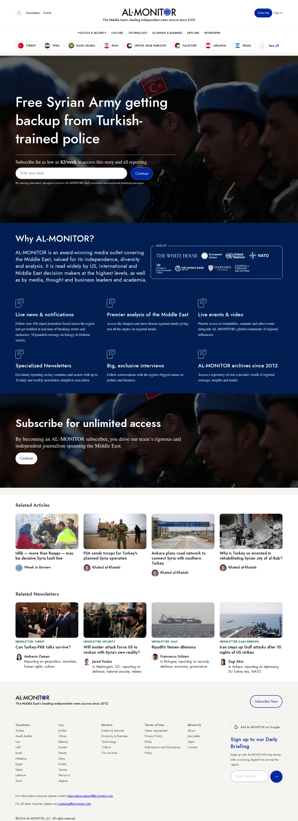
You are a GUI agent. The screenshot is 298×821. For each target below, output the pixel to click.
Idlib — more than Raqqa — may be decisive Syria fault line (44, 555)
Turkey (19, 730)
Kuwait (62, 747)
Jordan (62, 730)
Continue (26, 458)
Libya (61, 758)
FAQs (148, 742)
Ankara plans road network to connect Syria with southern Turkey (179, 558)
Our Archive (109, 753)
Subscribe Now (266, 701)
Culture (117, 33)
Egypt (18, 764)
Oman (62, 736)
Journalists (194, 736)
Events (47, 13)
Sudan (62, 764)
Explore (193, 33)
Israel (18, 753)
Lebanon (20, 775)
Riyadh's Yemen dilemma (174, 647)
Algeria (63, 781)
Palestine (20, 758)
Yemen (62, 753)
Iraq (60, 725)
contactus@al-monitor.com (74, 804)
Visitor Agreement (156, 730)
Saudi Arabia (23, 736)
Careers (193, 747)
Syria (18, 781)
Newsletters (33, 13)
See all (274, 45)
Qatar (19, 769)
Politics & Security (92, 33)
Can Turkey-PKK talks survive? (43, 647)
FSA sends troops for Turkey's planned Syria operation (110, 555)
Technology (137, 33)
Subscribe (263, 13)
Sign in (278, 13)
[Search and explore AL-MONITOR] (18, 12)
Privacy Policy (153, 736)
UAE (18, 747)
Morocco (64, 775)
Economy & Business (167, 33)
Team (191, 742)
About (191, 730)
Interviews (212, 33)
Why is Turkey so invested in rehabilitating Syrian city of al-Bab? (251, 555)
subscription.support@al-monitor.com (90, 796)
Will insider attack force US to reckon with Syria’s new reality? (112, 649)
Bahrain (63, 742)
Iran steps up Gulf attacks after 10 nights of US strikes (250, 649)
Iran (17, 742)
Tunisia (62, 769)
